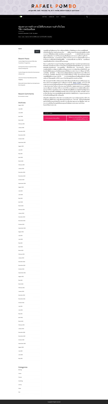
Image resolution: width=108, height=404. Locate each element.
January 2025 (21, 168)
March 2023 (20, 250)
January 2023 (21, 257)
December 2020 (21, 332)
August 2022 (21, 276)
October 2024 (21, 179)
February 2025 (21, 164)
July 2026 (20, 109)
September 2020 (22, 343)
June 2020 (20, 354)
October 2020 (21, 339)
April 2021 (20, 317)
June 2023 (20, 239)
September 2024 (22, 183)
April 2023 (20, 246)
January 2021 (21, 328)
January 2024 (21, 213)
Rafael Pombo (54, 6)
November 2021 (21, 298)
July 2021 (20, 306)
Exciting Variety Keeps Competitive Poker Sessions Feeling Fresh (27, 67)
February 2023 (21, 254)
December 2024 (21, 172)
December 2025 (21, 131)
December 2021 (21, 295)
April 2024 (20, 202)
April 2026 (20, 116)
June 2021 (20, 310)
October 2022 (21, 269)
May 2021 (20, 313)
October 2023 (21, 224)
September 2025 (22, 142)
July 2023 (20, 235)
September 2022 (22, 272)
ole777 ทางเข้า (77, 82)
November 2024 (21, 176)
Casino (50, 113)
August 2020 (21, 347)
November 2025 (21, 135)
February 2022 (21, 287)
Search (20, 48)
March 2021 (20, 321)
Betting (44, 16)
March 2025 (20, 161)
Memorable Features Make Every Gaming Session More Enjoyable (29, 84)
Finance (63, 16)
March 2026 (20, 120)
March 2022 (20, 284)
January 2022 (21, 291)
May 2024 (20, 198)
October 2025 (21, 138)
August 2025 (21, 146)
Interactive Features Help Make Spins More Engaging (27, 78)
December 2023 (21, 217)
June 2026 (20, 112)
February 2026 (21, 123)
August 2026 (21, 105)
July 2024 (20, 190)
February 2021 (21, 324)
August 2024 (21, 187)
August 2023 (21, 231)
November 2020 (21, 336)
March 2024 (20, 205)
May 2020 (20, 358)
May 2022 (20, 280)
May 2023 (20, 243)
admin (36, 33)
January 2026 (21, 127)
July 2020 (20, 351)
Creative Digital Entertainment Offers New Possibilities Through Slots (27, 62)
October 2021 (21, 302)
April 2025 (20, 157)
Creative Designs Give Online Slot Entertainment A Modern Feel (29, 73)
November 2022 (21, 265)
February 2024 (21, 209)
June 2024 (20, 194)
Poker (19, 388)
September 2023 (22, 228)
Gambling (51, 16)
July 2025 (20, 150)
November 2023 (21, 220)
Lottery (20, 384)
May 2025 (20, 153)
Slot (57, 16)
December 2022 (21, 261)
